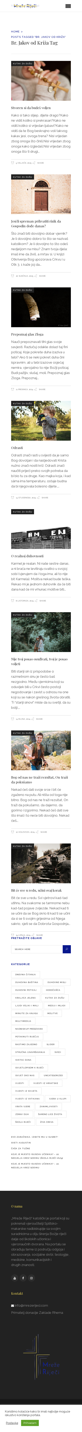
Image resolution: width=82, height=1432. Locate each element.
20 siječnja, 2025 (24, 276)
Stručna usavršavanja (30, 1052)
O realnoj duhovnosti (27, 556)
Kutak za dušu (22, 63)
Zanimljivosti (49, 1106)
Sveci (58, 1052)
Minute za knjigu (26, 1013)
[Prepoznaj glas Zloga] (41, 307)
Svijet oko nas (24, 1075)
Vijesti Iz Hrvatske (45, 1083)
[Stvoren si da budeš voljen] (41, 81)
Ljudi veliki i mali (27, 1005)
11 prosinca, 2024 (24, 389)
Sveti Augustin (21, 1143)
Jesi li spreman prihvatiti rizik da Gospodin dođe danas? (36, 223)
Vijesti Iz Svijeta (26, 1091)
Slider (51, 1044)
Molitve (52, 1013)
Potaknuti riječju (27, 1037)
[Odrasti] (41, 421)
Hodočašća (53, 990)
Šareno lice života (50, 1114)
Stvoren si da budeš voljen (31, 107)
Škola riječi (23, 1122)
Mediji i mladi (56, 1005)
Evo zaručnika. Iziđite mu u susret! (34, 1137)
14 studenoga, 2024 (25, 498)
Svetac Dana (23, 1060)
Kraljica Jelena (25, 998)
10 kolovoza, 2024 (25, 832)
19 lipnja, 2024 (22, 935)
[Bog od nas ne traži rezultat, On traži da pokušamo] (41, 750)
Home (15, 31)
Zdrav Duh (22, 1114)
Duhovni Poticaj (26, 990)
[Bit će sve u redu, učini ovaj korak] (41, 863)
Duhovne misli (57, 982)
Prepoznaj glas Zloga (27, 334)
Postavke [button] (12, 1423)
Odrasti (17, 447)
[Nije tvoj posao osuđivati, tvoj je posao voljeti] (41, 632)
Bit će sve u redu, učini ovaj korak (36, 890)
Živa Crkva (47, 1122)
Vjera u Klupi (57, 1099)
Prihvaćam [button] (29, 1422)
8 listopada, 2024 (24, 601)
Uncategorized (53, 1075)
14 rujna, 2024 (22, 719)
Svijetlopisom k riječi (29, 1068)
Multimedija (23, 1021)
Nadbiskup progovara (29, 1029)
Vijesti (19, 1083)
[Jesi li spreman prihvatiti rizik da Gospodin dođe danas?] (41, 194)
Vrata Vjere (22, 1106)
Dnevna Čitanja (25, 974)
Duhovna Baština (26, 982)
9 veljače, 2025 (23, 163)
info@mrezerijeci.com (31, 1305)
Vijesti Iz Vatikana (27, 1099)
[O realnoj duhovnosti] (41, 529)
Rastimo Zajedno (26, 1044)
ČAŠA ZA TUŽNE (20, 1148)
